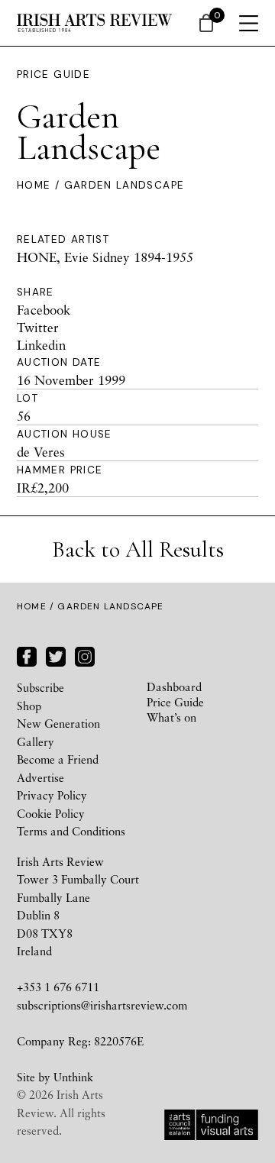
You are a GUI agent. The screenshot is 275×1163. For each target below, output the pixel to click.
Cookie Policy (51, 813)
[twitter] (56, 654)
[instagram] (85, 654)
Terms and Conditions (71, 831)
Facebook (43, 310)
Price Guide (53, 74)
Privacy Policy (52, 795)
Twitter (38, 327)
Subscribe (40, 687)
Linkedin (41, 345)
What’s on (171, 717)
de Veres (41, 452)
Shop (29, 705)
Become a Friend (58, 759)
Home (33, 185)
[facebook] (27, 654)
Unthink (73, 1077)
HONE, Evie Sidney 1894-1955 (105, 257)
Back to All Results (138, 549)
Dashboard (174, 686)
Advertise (40, 777)
